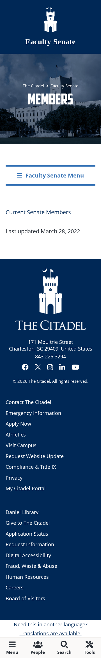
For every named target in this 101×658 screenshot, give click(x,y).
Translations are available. (51, 633)
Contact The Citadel (28, 402)
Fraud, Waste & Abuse (31, 566)
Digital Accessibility (28, 555)
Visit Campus (21, 445)
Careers (15, 587)
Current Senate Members (38, 212)
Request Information (30, 544)
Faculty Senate (50, 42)
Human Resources (27, 576)
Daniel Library (22, 512)
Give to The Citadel (28, 522)
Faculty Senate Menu (55, 175)
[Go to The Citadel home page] (50, 19)
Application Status (27, 533)
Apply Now (18, 423)
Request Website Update (35, 456)
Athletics (16, 434)
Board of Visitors (25, 598)
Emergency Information (33, 413)
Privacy (14, 477)
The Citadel (39, 381)
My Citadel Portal (26, 488)
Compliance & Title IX (31, 466)
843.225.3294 (50, 356)
